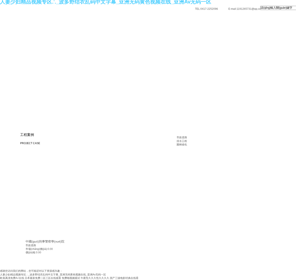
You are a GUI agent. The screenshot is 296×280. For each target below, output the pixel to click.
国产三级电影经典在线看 (124, 278)
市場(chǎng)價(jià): (37, 249)
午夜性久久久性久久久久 (95, 278)
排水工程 (182, 141)
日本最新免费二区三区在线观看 (43, 278)
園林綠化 (182, 144)
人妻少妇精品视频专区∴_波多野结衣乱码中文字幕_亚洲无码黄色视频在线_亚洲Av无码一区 (53, 274)
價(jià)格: (31, 252)
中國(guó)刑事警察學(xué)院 (45, 241)
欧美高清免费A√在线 (12, 278)
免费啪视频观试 (71, 278)
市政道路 (182, 137)
